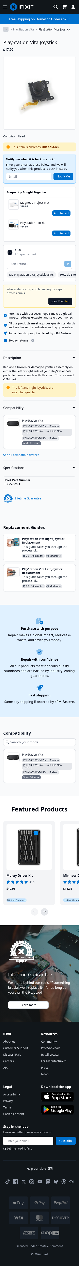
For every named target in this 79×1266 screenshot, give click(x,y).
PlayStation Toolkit (32, 223)
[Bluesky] (56, 1182)
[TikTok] (7, 1181)
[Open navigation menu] (5, 7)
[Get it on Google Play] (57, 1109)
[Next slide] (44, 912)
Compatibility (13, 408)
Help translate (36, 1168)
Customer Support (15, 1048)
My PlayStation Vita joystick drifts (31, 274)
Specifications (14, 468)
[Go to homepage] (23, 7)
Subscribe (66, 1141)
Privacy (8, 1101)
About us (9, 1041)
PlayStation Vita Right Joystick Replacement (43, 540)
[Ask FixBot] (67, 264)
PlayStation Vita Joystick (54, 29)
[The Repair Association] (71, 1181)
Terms (7, 1107)
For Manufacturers (53, 1061)
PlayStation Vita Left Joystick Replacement (42, 571)
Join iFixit (60, 301)
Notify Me (63, 176)
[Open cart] (64, 7)
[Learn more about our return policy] (32, 340)
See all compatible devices (21, 455)
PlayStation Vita (23, 29)
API (5, 1067)
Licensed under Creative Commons (39, 1246)
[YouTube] (39, 1181)
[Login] (73, 7)
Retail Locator (50, 1054)
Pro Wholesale (50, 1048)
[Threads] (63, 1181)
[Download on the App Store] (57, 1096)
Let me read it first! (20, 1148)
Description (12, 358)
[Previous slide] (34, 912)
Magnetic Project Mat (34, 202)
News (45, 1074)
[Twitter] (23, 1181)
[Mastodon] (48, 1181)
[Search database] (56, 7)
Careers (8, 1061)
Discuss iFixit (12, 1054)
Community (49, 1041)
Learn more (28, 1005)
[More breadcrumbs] (6, 29)
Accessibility (11, 1094)
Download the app (56, 1086)
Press (44, 1067)
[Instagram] (31, 1181)
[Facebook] (15, 1181)
